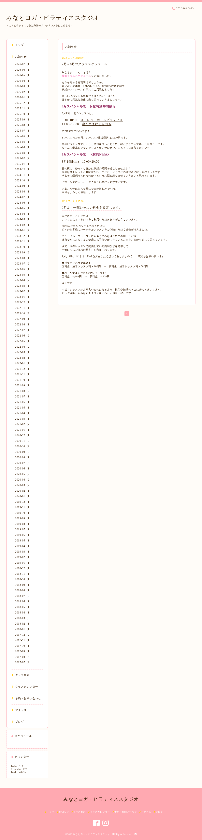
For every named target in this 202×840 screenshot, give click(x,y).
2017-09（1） (23, 651)
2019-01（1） (23, 562)
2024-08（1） (23, 191)
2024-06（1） (23, 202)
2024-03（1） (23, 219)
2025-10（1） (23, 114)
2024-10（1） (23, 180)
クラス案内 (22, 675)
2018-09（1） (23, 584)
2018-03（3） (23, 618)
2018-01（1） (23, 629)
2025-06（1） (23, 136)
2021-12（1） (23, 368)
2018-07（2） (23, 595)
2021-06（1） (23, 402)
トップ (19, 45)
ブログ (19, 721)
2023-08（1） (23, 258)
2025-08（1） (23, 125)
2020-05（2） (23, 474)
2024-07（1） (23, 197)
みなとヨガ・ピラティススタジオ (52, 17)
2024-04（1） (23, 213)
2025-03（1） (23, 152)
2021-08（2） (23, 391)
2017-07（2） (23, 662)
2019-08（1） (23, 523)
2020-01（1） (23, 496)
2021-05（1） (23, 407)
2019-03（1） (23, 551)
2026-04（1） (23, 80)
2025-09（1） (23, 119)
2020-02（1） (23, 490)
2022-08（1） (23, 324)
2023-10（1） (23, 247)
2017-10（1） (23, 645)
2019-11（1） (23, 507)
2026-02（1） (23, 91)
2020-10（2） (23, 446)
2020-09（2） (23, 451)
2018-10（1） (23, 579)
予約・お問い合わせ (28, 698)
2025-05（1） (23, 141)
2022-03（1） (23, 352)
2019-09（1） (23, 518)
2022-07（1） (23, 330)
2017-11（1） (23, 640)
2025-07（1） (23, 130)
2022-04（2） (23, 346)
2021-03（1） (23, 418)
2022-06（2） (23, 335)
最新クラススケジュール (76, 75)
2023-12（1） (23, 235)
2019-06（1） (23, 535)
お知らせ (21, 56)
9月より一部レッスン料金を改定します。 (92, 207)
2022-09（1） (23, 319)
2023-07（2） (23, 263)
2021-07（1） (23, 396)
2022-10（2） (23, 313)
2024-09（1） (23, 186)
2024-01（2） (23, 230)
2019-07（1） (23, 529)
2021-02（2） (23, 424)
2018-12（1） (23, 568)
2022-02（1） (23, 357)
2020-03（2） (23, 485)
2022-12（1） (23, 302)
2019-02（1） (23, 557)
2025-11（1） (23, 108)
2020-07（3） (23, 463)
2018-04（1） (23, 612)
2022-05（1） (23, 341)
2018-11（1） (23, 573)
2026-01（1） (23, 97)
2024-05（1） (23, 208)
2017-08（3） (23, 656)
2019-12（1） (23, 501)
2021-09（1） (23, 385)
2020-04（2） (23, 479)
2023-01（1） (23, 296)
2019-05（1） (23, 540)
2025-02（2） (23, 158)
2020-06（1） (23, 468)
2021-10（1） (23, 379)
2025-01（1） (23, 163)
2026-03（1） (23, 86)
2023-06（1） (23, 269)
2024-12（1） (23, 169)
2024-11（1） (23, 174)
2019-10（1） (23, 512)
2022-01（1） (23, 363)
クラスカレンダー (26, 686)
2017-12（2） (23, 634)
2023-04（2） (23, 280)
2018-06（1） (23, 601)
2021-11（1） (23, 374)
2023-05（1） (23, 274)
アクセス (21, 710)
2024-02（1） (23, 224)
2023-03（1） (23, 285)
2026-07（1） (23, 64)
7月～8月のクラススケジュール (85, 64)
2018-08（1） (23, 590)
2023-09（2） (23, 252)
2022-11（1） (23, 307)
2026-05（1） (23, 75)
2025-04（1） (23, 147)
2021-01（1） (23, 429)
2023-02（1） (23, 291)
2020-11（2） (23, 440)
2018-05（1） (23, 607)
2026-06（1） (23, 69)
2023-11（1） (23, 241)
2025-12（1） (23, 102)
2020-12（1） (23, 435)
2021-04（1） (23, 413)
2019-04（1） (23, 546)
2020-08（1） (23, 457)
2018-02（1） (23, 623)
